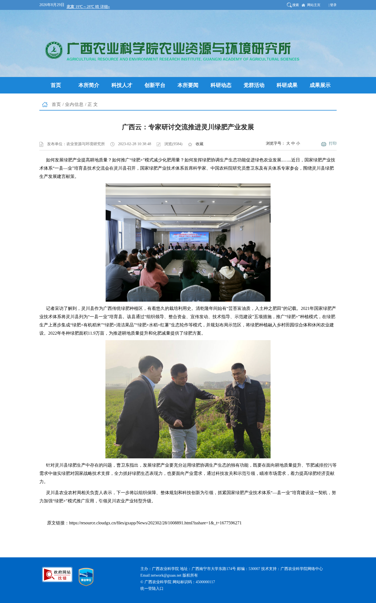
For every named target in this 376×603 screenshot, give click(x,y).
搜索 (295, 5)
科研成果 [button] (287, 85)
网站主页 (313, 5)
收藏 (199, 144)
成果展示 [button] (320, 85)
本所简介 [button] (88, 85)
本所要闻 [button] (188, 85)
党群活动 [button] (254, 85)
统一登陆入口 (152, 589)
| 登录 (333, 5)
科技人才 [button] (121, 85)
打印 (333, 143)
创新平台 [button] (155, 85)
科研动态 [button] (221, 85)
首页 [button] (56, 85)
